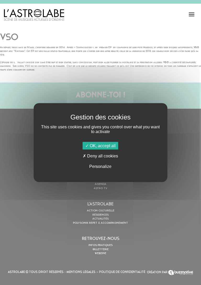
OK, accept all (102, 146)
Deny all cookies (102, 156)
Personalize (100, 166)
